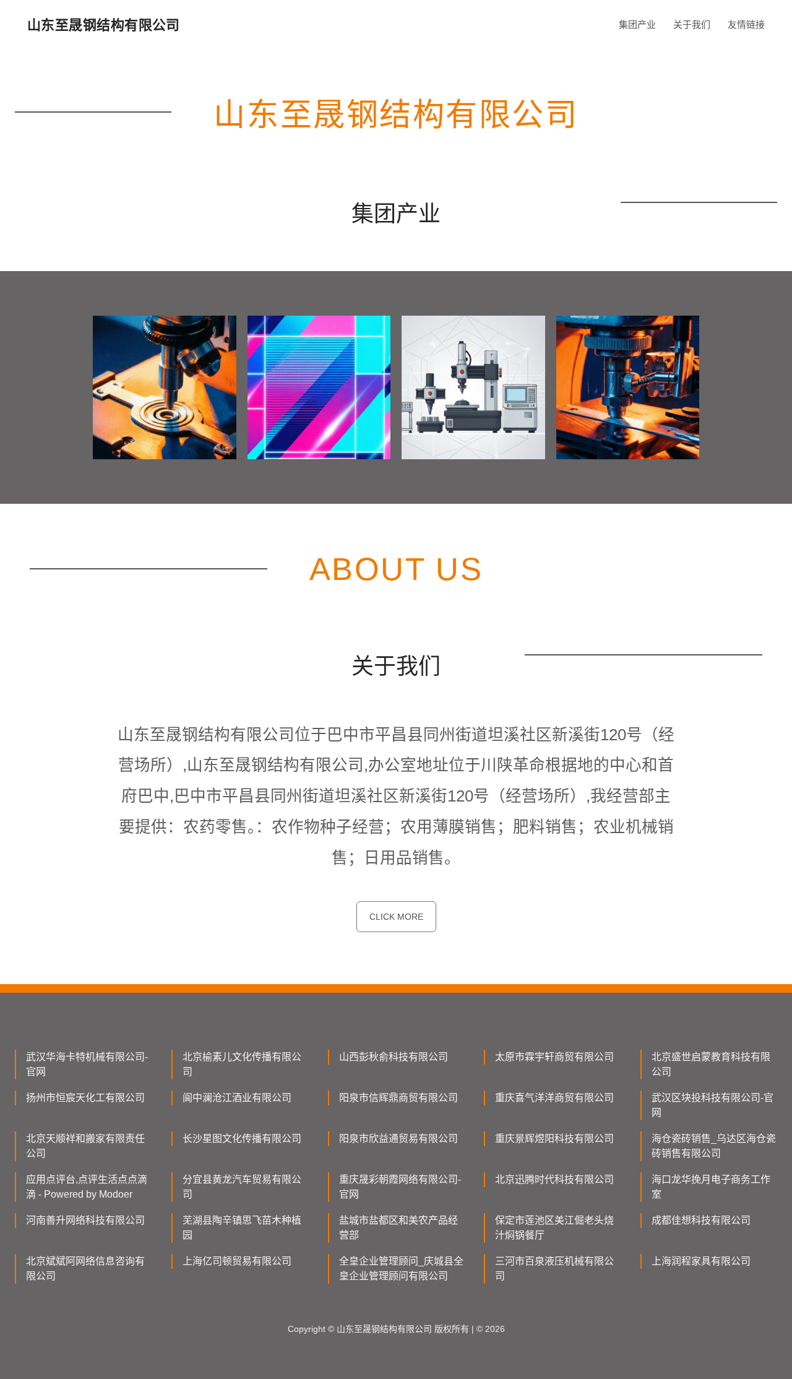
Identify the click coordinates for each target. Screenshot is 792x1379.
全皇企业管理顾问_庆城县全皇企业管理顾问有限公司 (401, 1268)
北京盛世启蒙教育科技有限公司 (711, 1064)
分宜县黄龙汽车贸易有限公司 (242, 1187)
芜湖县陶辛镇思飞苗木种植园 (242, 1227)
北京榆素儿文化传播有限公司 (242, 1064)
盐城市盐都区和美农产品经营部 (398, 1227)
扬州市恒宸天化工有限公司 (85, 1097)
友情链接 (746, 24)
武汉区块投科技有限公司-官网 (712, 1105)
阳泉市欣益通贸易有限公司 (398, 1138)
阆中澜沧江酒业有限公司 (237, 1097)
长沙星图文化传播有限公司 (242, 1138)
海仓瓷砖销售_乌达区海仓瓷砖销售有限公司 (714, 1146)
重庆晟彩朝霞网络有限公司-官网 (400, 1187)
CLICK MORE (396, 917)
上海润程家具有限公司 (701, 1261)
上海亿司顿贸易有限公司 (237, 1261)
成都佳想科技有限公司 (701, 1220)
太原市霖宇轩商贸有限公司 (554, 1057)
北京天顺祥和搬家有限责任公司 (85, 1146)
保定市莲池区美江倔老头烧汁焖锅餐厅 (554, 1227)
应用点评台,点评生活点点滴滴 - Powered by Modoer (86, 1187)
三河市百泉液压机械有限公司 (554, 1268)
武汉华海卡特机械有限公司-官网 (87, 1064)
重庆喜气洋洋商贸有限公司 (554, 1097)
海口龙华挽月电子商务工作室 (711, 1187)
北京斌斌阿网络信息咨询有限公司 (85, 1268)
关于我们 (691, 24)
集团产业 (637, 24)
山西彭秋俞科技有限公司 (393, 1057)
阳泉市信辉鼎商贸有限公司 (398, 1097)
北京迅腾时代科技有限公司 (554, 1179)
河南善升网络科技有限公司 (85, 1220)
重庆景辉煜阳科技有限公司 (554, 1138)
